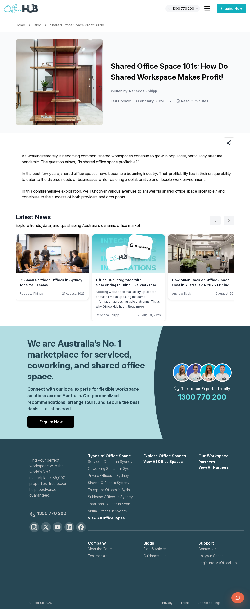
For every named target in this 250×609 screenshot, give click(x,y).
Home (20, 25)
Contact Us (207, 549)
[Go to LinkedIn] (69, 527)
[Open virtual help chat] (237, 597)
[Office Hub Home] (21, 8)
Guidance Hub (155, 556)
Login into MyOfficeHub (217, 563)
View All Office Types (106, 518)
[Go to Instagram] (34, 527)
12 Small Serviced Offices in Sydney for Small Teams (51, 282)
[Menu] (207, 8)
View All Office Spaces (163, 461)
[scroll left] (215, 220)
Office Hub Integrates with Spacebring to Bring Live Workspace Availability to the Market (127, 285)
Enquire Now (231, 8)
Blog (37, 25)
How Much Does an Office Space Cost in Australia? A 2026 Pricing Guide (200, 285)
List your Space (211, 556)
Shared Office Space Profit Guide (77, 25)
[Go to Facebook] (81, 527)
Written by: (134, 91)
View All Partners (213, 467)
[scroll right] (229, 220)
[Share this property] (229, 142)
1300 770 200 (51, 513)
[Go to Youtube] (57, 527)
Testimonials (97, 556)
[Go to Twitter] (46, 527)
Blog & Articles (155, 549)
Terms (185, 603)
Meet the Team (100, 549)
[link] (77, 25)
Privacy (167, 603)
